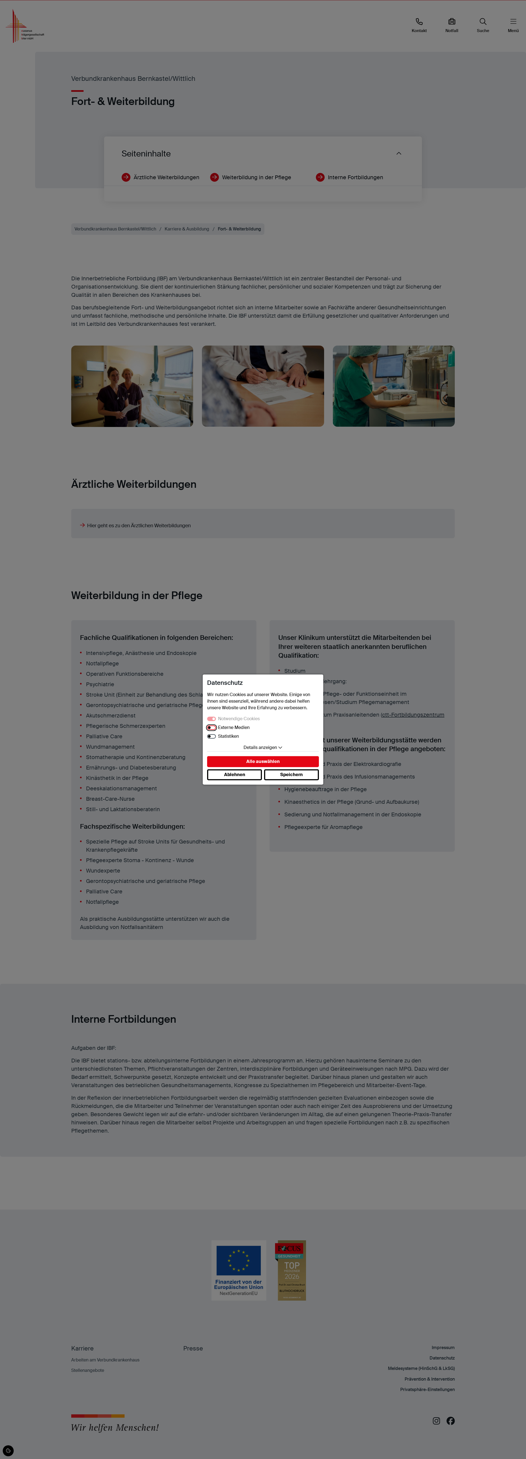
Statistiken (228, 736)
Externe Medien (234, 727)
